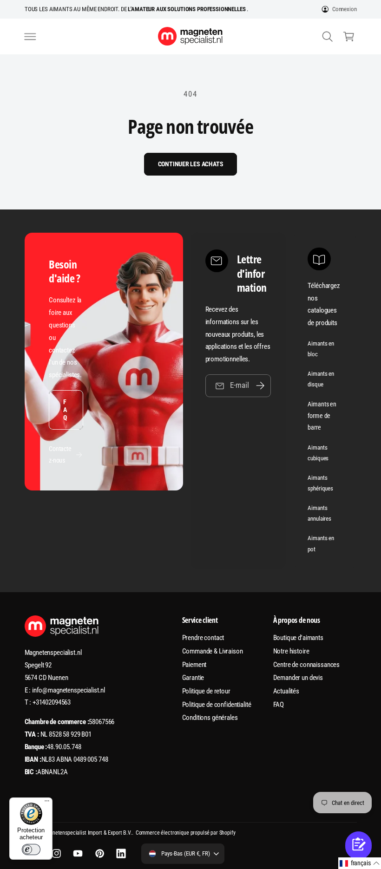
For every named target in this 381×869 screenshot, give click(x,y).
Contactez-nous (60, 454)
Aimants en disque (321, 379)
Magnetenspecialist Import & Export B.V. (87, 833)
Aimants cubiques (318, 453)
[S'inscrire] (260, 385)
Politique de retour (206, 691)
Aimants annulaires (319, 513)
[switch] (31, 849)
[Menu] (47, 803)
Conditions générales (210, 717)
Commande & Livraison (212, 651)
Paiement (194, 664)
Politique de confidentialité (216, 704)
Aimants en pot (321, 543)
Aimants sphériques (320, 483)
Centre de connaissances (306, 664)
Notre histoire (291, 651)
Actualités (286, 691)
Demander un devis (298, 677)
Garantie (193, 677)
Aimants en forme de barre (322, 415)
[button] (30, 36)
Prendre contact (203, 638)
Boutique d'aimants (298, 638)
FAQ (65, 409)
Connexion (344, 9)
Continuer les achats (190, 164)
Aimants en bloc (321, 349)
